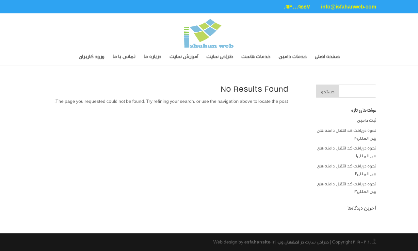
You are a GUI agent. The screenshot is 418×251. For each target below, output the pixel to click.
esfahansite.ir (259, 241)
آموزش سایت (183, 57)
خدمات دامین (293, 57)
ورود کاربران (91, 57)
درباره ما (152, 57)
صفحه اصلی (327, 57)
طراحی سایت (219, 57)
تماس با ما (124, 57)
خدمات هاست (255, 57)
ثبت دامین (366, 120)
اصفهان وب (288, 241)
